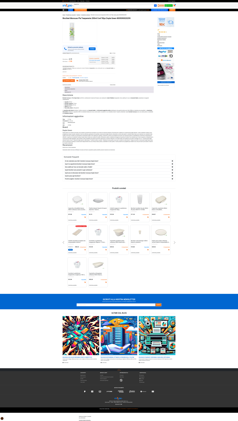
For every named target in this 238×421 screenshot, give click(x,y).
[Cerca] (155, 5)
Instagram (142, 376)
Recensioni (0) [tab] (68, 92)
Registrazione (83, 375)
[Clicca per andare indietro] (64, 242)
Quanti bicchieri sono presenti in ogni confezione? (78, 170)
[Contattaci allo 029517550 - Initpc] (161, 5)
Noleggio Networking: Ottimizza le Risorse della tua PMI (117, 357)
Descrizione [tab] (67, 87)
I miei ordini (82, 382)
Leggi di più (64, 71)
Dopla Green (112, 84)
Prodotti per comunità (71, 14)
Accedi (169, 1)
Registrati (173, 1)
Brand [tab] (66, 90)
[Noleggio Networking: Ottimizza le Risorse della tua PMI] (119, 335)
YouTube (142, 378)
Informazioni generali (104, 380)
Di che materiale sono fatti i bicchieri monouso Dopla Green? (81, 161)
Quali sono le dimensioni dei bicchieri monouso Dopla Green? (82, 173)
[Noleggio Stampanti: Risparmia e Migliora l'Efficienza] (157, 335)
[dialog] (2, 418)
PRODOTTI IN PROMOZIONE (81, 9)
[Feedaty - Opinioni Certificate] (121, 380)
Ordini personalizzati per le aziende (106, 376)
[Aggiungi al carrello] (85, 217)
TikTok (141, 380)
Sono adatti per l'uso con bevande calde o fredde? (78, 167)
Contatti (101, 375)
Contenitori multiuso (85, 14)
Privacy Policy (102, 408)
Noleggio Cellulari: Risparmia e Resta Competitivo (77, 357)
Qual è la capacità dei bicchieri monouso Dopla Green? (80, 164)
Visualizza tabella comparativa (85, 420)
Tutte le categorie (103, 378)
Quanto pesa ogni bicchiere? (73, 176)
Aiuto (78, 1)
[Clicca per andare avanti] (174, 242)
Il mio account (83, 376)
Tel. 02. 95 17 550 (118, 404)
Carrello (81, 378)
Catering (78, 14)
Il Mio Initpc (66, 1)
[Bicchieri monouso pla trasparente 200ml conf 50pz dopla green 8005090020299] (80, 31)
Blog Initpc (122, 376)
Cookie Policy (107, 408)
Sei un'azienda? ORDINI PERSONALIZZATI (159, 9)
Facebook (142, 375)
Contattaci (92, 48)
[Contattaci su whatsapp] (169, 5)
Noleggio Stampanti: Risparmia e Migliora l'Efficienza (154, 357)
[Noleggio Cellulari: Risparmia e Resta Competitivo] (81, 335)
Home (64, 14)
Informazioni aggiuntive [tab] (70, 88)
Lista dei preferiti (72, 1)
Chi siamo (122, 375)
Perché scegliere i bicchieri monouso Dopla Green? (79, 179)
